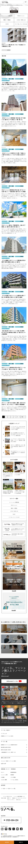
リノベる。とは (4, 733)
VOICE (7, 24)
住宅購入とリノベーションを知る (7, 736)
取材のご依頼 (3, 798)
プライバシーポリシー (11, 799)
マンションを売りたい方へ (7, 796)
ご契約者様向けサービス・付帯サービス (8, 752)
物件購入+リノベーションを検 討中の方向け (9, 744)
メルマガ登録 (13, 777)
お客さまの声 (3, 763)
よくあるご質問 (4, 779)
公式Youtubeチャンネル (12, 681)
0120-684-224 (12, 820)
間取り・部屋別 (7, 20)
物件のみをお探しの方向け (6, 749)
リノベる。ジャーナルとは (21, 24)
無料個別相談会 (13, 772)
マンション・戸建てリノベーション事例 (8, 761)
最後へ (22, 416)
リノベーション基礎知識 (7, 16)
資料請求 (7, 842)
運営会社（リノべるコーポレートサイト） (19, 798)
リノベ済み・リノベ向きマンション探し (8, 788)
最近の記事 (4, 55)
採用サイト (9, 798)
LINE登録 (2, 777)
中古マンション (20, 16)
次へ (18, 416)
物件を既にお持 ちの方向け (6, 747)
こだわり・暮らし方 (21, 20)
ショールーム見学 (4, 774)
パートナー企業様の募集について (19, 796)
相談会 (21, 842)
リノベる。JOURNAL (14, 779)
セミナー (2, 772)
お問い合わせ (18, 799)
